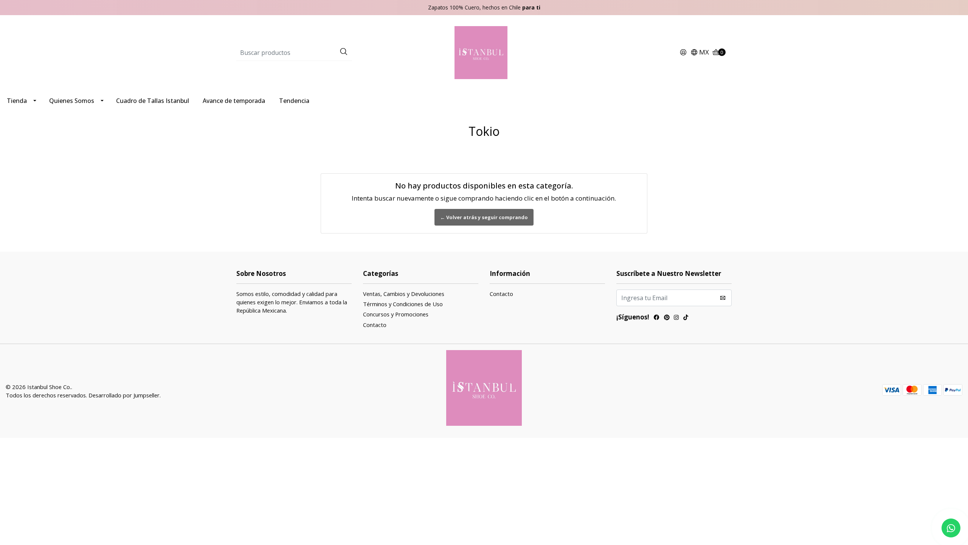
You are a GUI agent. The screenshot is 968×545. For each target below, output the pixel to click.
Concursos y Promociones (395, 314)
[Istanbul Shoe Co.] (484, 52)
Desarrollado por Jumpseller (124, 395)
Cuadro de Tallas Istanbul (152, 101)
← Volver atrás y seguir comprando (484, 217)
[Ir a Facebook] (656, 318)
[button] (699, 52)
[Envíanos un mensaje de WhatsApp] (951, 528)
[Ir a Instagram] (676, 318)
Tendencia (294, 101)
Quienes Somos (71, 101)
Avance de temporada (234, 101)
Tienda (17, 101)
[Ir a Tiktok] (685, 318)
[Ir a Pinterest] (666, 318)
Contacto (374, 325)
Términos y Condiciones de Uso (403, 304)
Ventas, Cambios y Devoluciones (403, 293)
